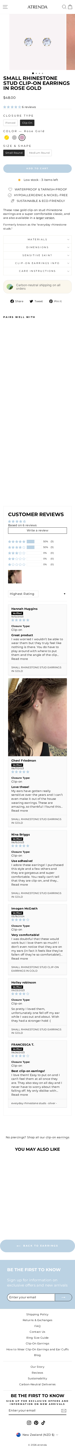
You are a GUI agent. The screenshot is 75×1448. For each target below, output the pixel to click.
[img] (37, 620)
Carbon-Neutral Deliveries (37, 1384)
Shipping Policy (37, 1314)
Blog (37, 1355)
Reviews (37, 1372)
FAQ (37, 1326)
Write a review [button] (37, 530)
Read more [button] (19, 659)
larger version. (45, 217)
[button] (12, 107)
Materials (38, 239)
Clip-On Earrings (37, 1343)
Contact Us (37, 1331)
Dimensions (37, 247)
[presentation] (23, 474)
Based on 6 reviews (22, 525)
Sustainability (37, 1378)
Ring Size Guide (37, 1337)
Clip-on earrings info (37, 263)
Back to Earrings (40, 1245)
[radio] (10, 123)
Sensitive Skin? (37, 255)
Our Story (37, 1366)
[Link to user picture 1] (37, 717)
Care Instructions (37, 271)
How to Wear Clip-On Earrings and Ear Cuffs (37, 1349)
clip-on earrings (57, 1137)
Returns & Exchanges (37, 1320)
